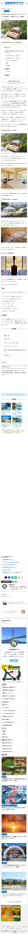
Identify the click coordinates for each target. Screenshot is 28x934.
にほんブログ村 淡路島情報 (14, 901)
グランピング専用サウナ (12, 60)
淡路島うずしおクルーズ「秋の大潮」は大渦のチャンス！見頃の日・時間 (14, 808)
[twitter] (6, 577)
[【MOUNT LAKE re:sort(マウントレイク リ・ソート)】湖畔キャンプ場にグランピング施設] (12, 577)
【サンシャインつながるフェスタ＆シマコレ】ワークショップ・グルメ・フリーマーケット (14, 894)
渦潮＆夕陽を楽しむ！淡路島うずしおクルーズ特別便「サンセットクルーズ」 (14, 837)
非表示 (9, 47)
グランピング (7, 596)
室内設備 (8, 65)
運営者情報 (14, 660)
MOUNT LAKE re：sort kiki (13, 55)
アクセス (8, 72)
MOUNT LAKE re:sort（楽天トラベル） (16, 394)
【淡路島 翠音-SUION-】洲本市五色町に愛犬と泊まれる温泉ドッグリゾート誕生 (14, 779)
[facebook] (9, 577)
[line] (15, 577)
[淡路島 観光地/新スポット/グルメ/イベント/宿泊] (14, 3)
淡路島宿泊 (4, 594)
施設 (7, 63)
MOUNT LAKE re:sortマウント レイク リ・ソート (14, 52)
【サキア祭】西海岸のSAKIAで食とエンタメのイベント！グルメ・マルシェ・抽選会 (14, 866)
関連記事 (7, 75)
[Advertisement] (14, 494)
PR (11, 596)
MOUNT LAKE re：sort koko (13, 58)
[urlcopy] (22, 577)
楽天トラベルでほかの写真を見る (9, 284)
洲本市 (3, 596)
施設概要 (7, 69)
